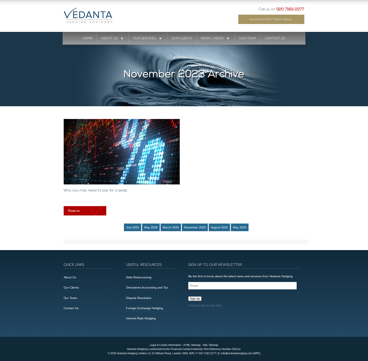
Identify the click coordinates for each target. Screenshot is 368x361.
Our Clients (181, 38)
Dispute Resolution (138, 298)
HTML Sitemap (192, 345)
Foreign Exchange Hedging (144, 308)
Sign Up (195, 298)
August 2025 (219, 227)
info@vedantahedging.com (236, 353)
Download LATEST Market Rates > (271, 19)
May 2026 (151, 227)
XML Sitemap (210, 345)
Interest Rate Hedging (141, 318)
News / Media (212, 38)
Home (87, 38)
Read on (74, 210)
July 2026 (132, 227)
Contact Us (275, 38)
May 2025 (239, 227)
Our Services (144, 38)
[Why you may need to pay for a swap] (122, 183)
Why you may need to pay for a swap (95, 190)
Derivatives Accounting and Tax (147, 287)
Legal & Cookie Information (165, 345)
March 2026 (171, 227)
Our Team (247, 38)
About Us (109, 38)
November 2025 (195, 227)
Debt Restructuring (138, 277)
